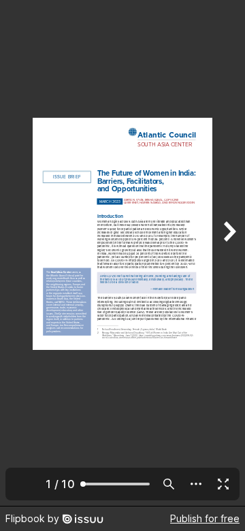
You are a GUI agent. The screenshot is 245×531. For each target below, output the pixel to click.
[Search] (168, 484)
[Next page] (228, 253)
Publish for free (205, 518)
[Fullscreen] (223, 484)
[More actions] (196, 484)
